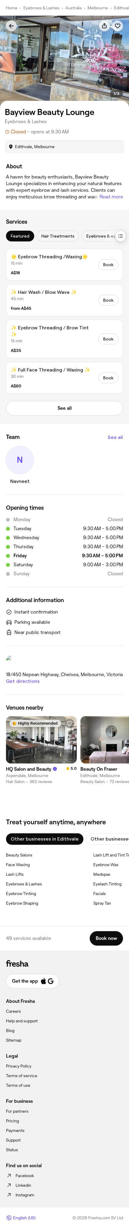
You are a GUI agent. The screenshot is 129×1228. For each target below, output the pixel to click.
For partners (17, 1111)
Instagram (25, 1194)
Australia (73, 7)
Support (13, 1140)
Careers (13, 1011)
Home (11, 7)
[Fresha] (64, 963)
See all (115, 437)
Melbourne (98, 7)
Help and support (22, 1020)
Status (12, 1149)
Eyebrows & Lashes (41, 7)
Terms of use (18, 1085)
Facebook (25, 1175)
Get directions (23, 681)
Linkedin (23, 1185)
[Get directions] (64, 661)
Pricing (12, 1120)
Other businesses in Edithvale (45, 838)
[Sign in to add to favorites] (117, 25)
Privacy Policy (19, 1066)
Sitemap (13, 1040)
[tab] (20, 236)
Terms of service (21, 1075)
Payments (15, 1130)
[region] (64, 62)
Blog (10, 1030)
